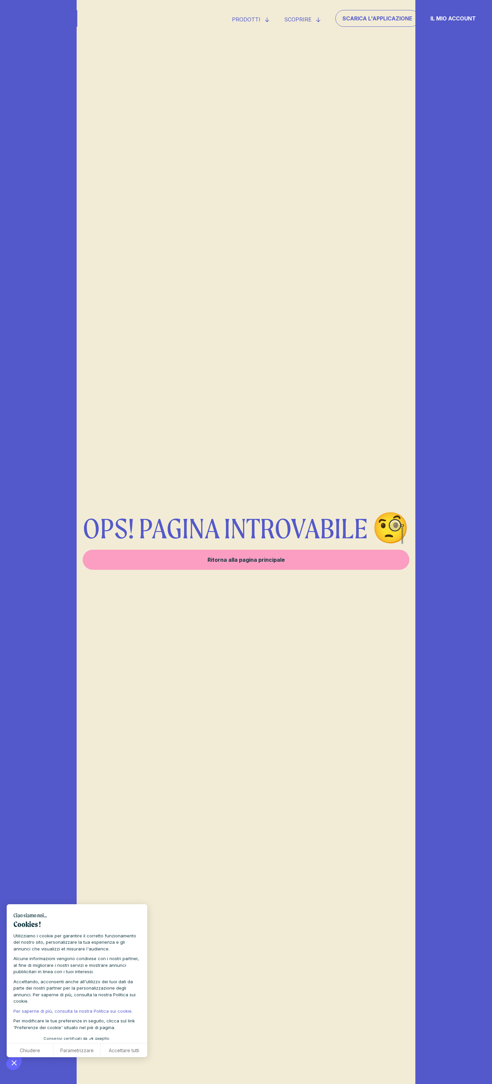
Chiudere (30, 1050)
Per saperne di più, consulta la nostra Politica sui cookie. (73, 1011)
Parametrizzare (77, 1050)
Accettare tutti (124, 1050)
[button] (14, 1063)
